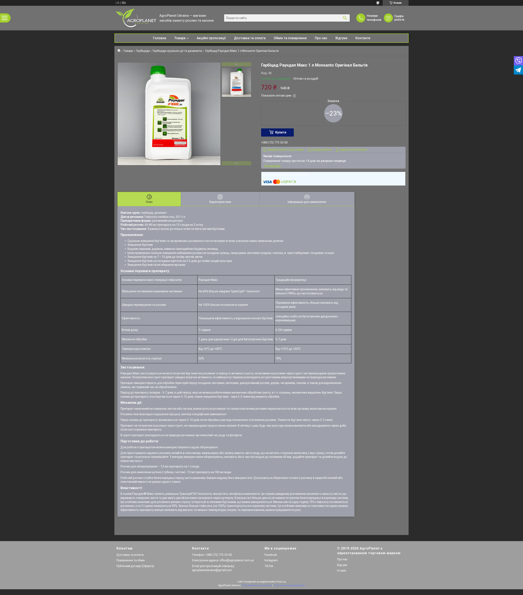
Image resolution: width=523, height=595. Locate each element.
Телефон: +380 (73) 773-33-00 (212, 554)
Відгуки (341, 38)
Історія (341, 570)
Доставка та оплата (250, 38)
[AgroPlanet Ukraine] (135, 18)
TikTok (269, 566)
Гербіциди (143, 50)
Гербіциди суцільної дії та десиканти (177, 50)
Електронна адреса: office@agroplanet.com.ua (223, 560)
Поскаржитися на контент (257, 585)
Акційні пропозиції (211, 38)
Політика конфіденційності (289, 585)
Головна (159, 38)
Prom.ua (281, 581)
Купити (280, 132)
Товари (180, 38)
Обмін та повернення (290, 38)
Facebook (271, 554)
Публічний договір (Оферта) (135, 566)
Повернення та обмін (130, 560)
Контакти (362, 38)
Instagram (271, 560)
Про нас (321, 38)
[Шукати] (345, 18)
